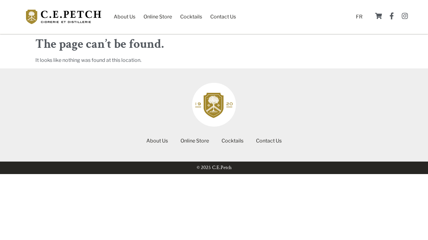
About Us (124, 17)
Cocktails (191, 17)
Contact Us (223, 17)
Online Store (158, 17)
